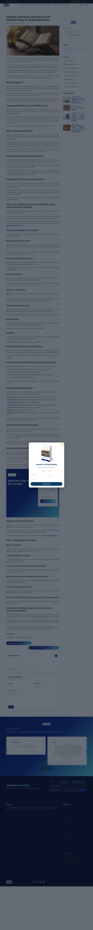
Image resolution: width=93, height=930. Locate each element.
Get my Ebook (46, 484)
